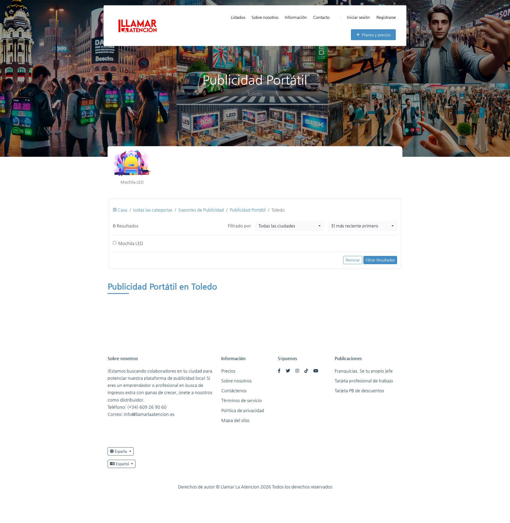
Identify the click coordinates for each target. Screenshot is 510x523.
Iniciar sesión (358, 17)
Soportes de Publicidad (201, 209)
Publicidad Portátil (248, 209)
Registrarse (386, 17)
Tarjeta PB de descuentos (359, 390)
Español (122, 464)
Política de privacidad (242, 410)
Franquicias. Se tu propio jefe (364, 370)
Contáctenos (233, 390)
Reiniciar (353, 260)
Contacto (321, 17)
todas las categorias (152, 209)
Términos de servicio (241, 400)
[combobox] (289, 226)
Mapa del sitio (235, 420)
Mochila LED (130, 243)
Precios (228, 370)
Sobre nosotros (265, 17)
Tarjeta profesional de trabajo (364, 380)
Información (296, 17)
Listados (238, 17)
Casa (122, 209)
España (121, 451)
